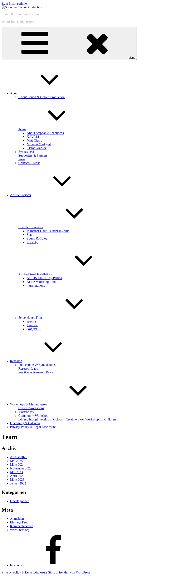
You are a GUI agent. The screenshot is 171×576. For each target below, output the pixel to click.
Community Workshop (33, 415)
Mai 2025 (16, 461)
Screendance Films (30, 317)
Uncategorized (19, 501)
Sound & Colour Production (20, 14)
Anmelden (17, 518)
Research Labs (28, 368)
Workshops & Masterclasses (28, 404)
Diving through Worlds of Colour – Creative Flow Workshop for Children (67, 419)
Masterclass (26, 412)
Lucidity (32, 242)
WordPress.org (19, 530)
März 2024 (17, 464)
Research (16, 361)
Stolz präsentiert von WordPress (69, 572)
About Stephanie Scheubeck (45, 133)
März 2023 (17, 479)
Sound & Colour (38, 238)
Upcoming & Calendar (25, 423)
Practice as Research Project (36, 372)
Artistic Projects (20, 195)
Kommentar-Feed (21, 526)
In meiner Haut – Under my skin (48, 231)
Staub (30, 234)
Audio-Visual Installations (35, 274)
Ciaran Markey (37, 148)
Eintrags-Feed (19, 522)
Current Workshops (31, 408)
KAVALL (33, 136)
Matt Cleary (34, 140)
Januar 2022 (18, 483)
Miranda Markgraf (39, 144)
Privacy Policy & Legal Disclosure (33, 427)
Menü (131, 57)
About (14, 93)
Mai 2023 (16, 472)
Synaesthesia (26, 151)
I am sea (32, 325)
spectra (31, 321)
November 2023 (20, 468)
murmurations (36, 285)
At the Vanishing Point (42, 282)
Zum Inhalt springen (15, 3)
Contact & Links (29, 163)
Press (21, 159)
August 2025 (18, 457)
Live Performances (30, 227)
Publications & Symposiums (36, 364)
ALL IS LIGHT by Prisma (44, 278)
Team (22, 129)
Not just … (34, 329)
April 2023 (17, 476)
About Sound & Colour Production (41, 97)
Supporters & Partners (32, 155)
